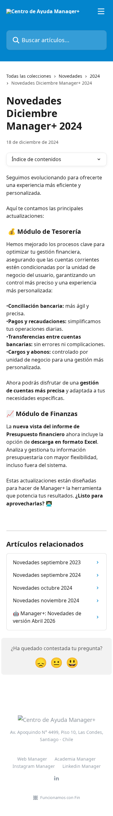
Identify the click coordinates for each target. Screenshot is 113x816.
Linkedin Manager (81, 766)
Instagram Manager (34, 766)
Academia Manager (75, 759)
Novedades (70, 76)
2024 (95, 76)
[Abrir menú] (101, 11)
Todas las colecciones (28, 76)
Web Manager (32, 759)
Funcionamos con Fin (60, 797)
